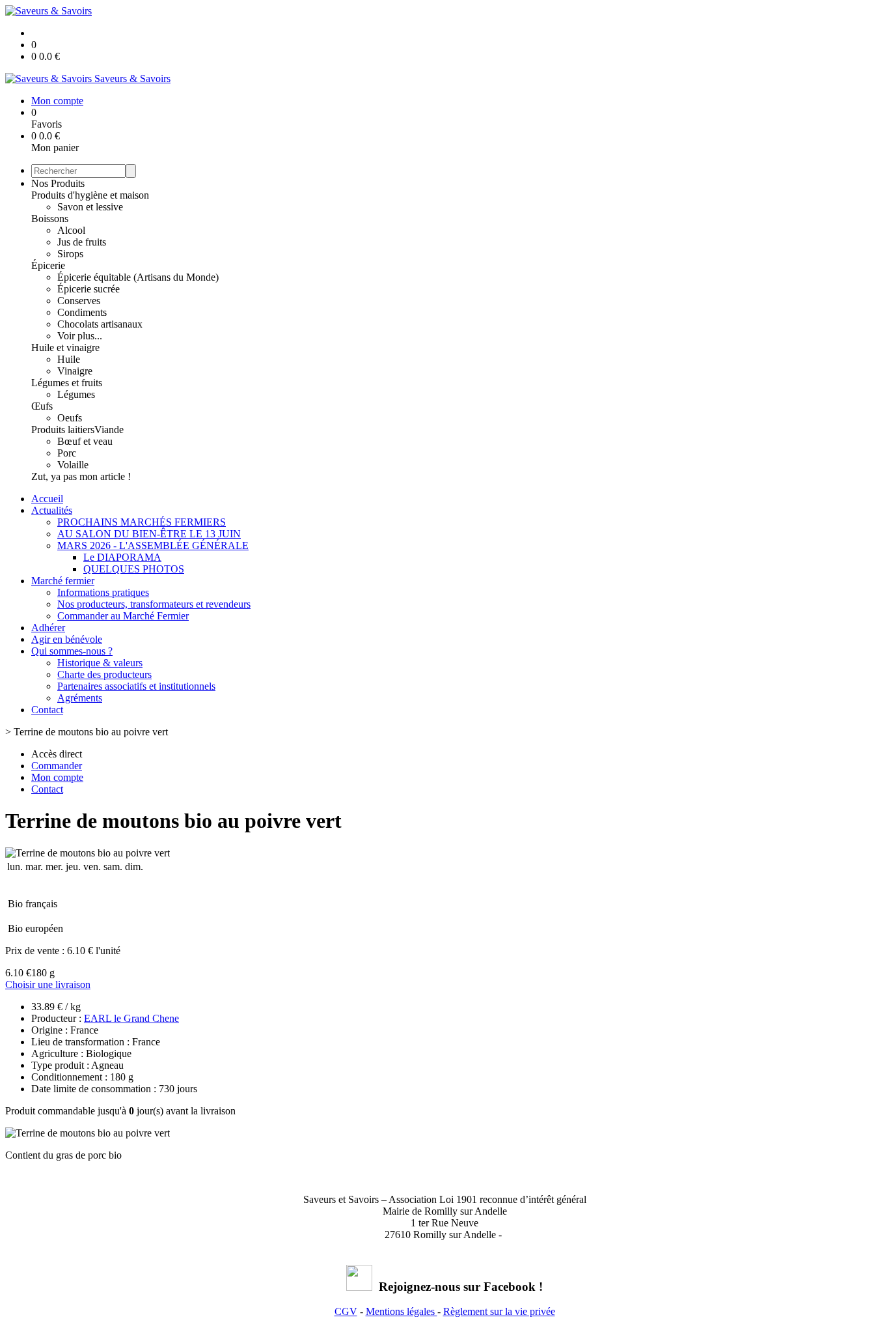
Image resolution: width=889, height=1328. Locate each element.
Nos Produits (58, 183)
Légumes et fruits (66, 382)
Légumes (76, 394)
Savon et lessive (90, 206)
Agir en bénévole (66, 639)
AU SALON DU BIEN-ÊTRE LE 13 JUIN (149, 533)
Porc (66, 453)
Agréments (79, 697)
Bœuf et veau (85, 441)
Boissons (49, 218)
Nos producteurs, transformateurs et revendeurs (154, 604)
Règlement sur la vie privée (499, 1311)
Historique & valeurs (100, 662)
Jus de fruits (81, 241)
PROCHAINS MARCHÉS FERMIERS (141, 522)
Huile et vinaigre (65, 347)
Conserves (78, 300)
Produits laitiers (62, 429)
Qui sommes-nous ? (72, 651)
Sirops (70, 253)
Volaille (73, 464)
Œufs (42, 406)
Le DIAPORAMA (122, 557)
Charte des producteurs (104, 674)
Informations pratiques (103, 592)
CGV (346, 1311)
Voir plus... (79, 335)
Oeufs (69, 417)
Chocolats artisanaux (100, 324)
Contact (47, 709)
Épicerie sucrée (88, 288)
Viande (109, 429)
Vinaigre (74, 370)
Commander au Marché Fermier (123, 615)
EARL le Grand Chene (131, 1018)
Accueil (47, 498)
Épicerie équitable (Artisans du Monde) (138, 277)
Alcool (71, 230)
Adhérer (48, 627)
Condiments (82, 312)
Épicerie (48, 265)
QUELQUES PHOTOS (133, 568)
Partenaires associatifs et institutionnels (136, 686)
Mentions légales (401, 1311)
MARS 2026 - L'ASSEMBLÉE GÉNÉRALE (153, 545)
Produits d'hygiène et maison (90, 195)
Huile (68, 359)
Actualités (51, 510)
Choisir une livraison (47, 984)
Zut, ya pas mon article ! (81, 476)
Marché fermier (62, 580)
